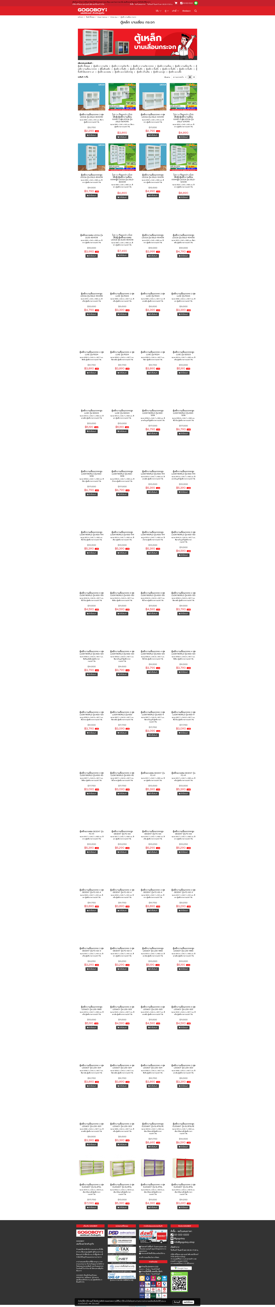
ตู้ (166, 10)
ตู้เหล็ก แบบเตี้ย (175, 72)
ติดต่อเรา (186, 10)
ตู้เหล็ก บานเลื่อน (164, 66)
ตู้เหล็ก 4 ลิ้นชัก (152, 69)
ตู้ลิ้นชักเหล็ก (105, 69)
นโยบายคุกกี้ (95, 1303)
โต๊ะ (158, 10)
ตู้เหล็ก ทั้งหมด (84, 66)
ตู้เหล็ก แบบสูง (159, 72)
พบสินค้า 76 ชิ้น (83, 77)
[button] (195, 11)
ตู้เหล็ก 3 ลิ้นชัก (136, 69)
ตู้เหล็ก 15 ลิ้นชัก (185, 69)
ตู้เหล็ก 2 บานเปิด (100, 66)
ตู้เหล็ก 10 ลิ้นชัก (169, 69)
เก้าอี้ (174, 10)
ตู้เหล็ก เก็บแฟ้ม (143, 72)
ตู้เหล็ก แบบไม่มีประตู (124, 72)
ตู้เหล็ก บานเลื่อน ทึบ (183, 66)
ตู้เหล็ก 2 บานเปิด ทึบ (120, 66)
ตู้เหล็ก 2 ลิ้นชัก (120, 69)
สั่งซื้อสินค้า (92, 135)
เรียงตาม (167, 77)
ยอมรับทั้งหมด (188, 1302)
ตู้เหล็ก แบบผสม (104, 72)
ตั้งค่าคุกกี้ (177, 1302)
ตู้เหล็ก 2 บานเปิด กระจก (143, 66)
